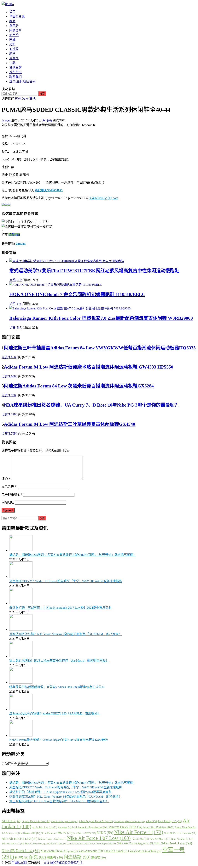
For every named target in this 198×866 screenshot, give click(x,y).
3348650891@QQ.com (103, 198)
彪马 (12, 53)
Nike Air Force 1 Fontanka (180, 833)
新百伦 (14, 35)
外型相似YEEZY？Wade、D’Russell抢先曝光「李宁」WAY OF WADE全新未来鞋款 (65, 581)
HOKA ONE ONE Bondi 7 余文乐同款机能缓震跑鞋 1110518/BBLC (77, 294)
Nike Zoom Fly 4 (53, 850)
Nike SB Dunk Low (21, 850)
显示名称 (9, 486)
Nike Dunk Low (176, 843)
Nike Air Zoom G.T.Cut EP (72, 843)
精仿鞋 (21, 857)
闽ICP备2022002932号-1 (66, 862)
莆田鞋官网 (19, 862)
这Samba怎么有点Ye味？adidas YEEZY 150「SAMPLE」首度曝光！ (55, 713)
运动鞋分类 (9, 763)
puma (73, 851)
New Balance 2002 (29, 833)
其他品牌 (15, 67)
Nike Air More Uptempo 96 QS (41, 843)
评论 (6, 478)
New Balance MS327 (56, 833)
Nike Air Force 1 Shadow (52, 839)
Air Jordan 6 (99, 827)
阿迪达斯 (15, 30)
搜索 (42, 93)
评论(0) (47, 120)
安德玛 (14, 49)
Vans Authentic (91, 850)
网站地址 (8, 502)
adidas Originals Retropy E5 (164, 821)
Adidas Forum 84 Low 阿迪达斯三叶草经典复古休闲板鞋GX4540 (69, 424)
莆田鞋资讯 (17, 16)
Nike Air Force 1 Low (20, 839)
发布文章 (15, 72)
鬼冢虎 (14, 58)
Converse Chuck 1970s (125, 827)
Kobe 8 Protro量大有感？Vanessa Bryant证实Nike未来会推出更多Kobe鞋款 (58, 739)
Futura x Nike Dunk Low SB (158, 827)
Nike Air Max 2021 (13, 843)
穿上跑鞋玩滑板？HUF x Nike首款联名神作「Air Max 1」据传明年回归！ (59, 660)
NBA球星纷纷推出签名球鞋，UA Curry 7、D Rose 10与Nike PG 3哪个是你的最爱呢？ (91, 405)
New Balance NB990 (84, 833)
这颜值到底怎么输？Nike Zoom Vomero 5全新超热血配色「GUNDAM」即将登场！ (65, 634)
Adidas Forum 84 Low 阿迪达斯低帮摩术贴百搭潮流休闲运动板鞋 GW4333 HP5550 (88, 366)
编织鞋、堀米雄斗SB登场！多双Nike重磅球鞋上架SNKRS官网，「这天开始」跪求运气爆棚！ (72, 554)
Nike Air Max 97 (182, 838)
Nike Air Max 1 (159, 838)
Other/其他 (29, 98)
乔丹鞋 (14, 25)
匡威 (12, 39)
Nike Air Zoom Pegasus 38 (101, 843)
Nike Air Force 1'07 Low (99, 838)
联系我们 (15, 76)
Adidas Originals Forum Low (129, 821)
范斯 (12, 44)
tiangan (6, 120)
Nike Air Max (140, 839)
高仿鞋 (98, 857)
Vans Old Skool (116, 850)
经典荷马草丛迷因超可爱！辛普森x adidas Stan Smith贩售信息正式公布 (57, 687)
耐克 (12, 21)
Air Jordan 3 (66, 827)
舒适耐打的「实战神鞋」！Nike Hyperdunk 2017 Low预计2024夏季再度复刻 (60, 607)
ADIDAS (11, 821)
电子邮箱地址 (12, 494)
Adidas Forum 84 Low (36, 821)
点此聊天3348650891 (49, 190)
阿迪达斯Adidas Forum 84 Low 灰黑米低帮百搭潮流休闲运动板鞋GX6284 (79, 385)
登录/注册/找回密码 (22, 81)
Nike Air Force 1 (138, 832)
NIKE (105, 832)
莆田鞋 (55, 857)
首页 (12, 12)
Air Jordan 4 (82, 827)
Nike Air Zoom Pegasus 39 (138, 843)
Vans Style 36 (140, 850)
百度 (46, 862)
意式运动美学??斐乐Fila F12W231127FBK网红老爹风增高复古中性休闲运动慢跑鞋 (94, 270)
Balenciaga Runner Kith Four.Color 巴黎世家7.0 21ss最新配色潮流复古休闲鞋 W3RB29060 (101, 318)
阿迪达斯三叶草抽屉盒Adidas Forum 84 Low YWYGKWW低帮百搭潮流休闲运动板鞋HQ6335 (100, 347)
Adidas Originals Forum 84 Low (96, 821)
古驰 (12, 62)
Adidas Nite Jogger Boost (64, 821)
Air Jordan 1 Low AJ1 (44, 827)
